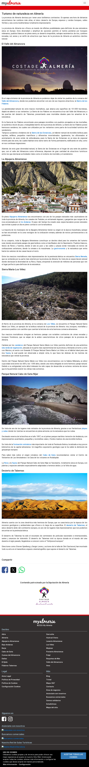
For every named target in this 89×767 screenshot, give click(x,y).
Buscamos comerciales (55, 697)
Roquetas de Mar (53, 659)
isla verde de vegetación (12, 348)
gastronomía (59, 248)
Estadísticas (51, 704)
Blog (48, 676)
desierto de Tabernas (75, 525)
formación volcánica (22, 444)
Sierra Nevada (81, 256)
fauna (8, 353)
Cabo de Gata (49, 455)
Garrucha (50, 634)
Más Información (10, 764)
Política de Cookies (9, 683)
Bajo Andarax (7, 645)
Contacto (50, 687)
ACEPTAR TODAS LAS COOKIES (73, 755)
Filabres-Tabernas (9, 666)
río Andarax (26, 222)
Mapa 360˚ (50, 683)
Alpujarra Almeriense (18, 217)
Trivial (48, 680)
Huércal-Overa (52, 638)
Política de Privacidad (11, 680)
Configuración (25, 764)
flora (6, 463)
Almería (5, 638)
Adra (4, 634)
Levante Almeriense (54, 641)
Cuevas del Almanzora (11, 655)
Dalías (4, 659)
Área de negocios (53, 690)
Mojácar (49, 648)
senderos (19, 345)
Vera (48, 666)
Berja (4, 648)
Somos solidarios (53, 700)
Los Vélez (51, 324)
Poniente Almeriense (54, 652)
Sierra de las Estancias (41, 133)
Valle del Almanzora (10, 101)
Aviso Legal (6, 676)
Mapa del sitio (52, 707)
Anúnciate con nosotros (56, 694)
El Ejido (5, 662)
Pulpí (48, 655)
